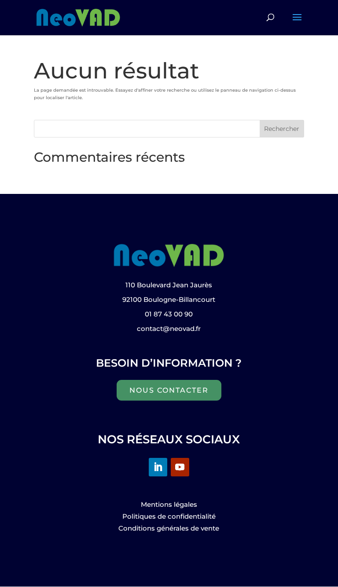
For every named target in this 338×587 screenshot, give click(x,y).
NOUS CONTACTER (169, 390)
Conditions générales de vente (168, 528)
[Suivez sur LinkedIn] (158, 467)
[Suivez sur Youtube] (180, 467)
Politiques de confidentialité (169, 516)
